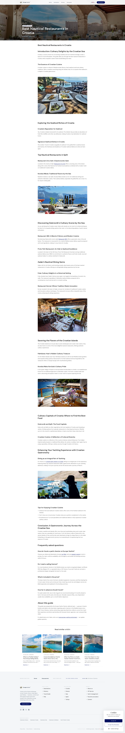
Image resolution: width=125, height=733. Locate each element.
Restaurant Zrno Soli (59, 164)
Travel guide (69, 2)
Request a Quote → (25, 703)
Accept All (113, 720)
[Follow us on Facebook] (28, 709)
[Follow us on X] (26, 709)
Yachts (50, 2)
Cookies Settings (115, 728)
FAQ (45, 697)
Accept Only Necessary (113, 724)
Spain (67, 697)
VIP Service (91, 691)
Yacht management (93, 694)
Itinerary (63, 2)
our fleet (64, 554)
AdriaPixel (103, 728)
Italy (67, 694)
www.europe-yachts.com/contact (68, 617)
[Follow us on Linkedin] (23, 709)
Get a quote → (101, 2)
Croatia (68, 688)
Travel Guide (47, 694)
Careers (90, 699)
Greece (68, 691)
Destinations (56, 2)
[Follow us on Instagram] (20, 709)
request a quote (75, 554)
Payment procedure (93, 697)
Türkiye (67, 699)
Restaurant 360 (63, 239)
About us (90, 688)
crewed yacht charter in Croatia (54, 461)
